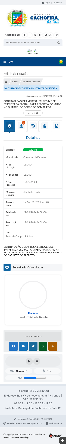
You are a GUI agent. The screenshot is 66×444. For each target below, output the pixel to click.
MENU (10, 61)
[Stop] (36, 361)
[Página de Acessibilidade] (56, 35)
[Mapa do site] (51, 35)
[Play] (29, 361)
